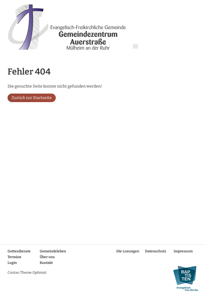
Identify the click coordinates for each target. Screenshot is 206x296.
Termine (14, 257)
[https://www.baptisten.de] (183, 278)
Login (12, 263)
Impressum (183, 251)
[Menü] (135, 46)
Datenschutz (155, 251)
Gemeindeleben (53, 251)
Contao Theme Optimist (27, 272)
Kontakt (46, 263)
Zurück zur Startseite (32, 97)
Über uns (47, 257)
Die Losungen (127, 251)
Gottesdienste (19, 251)
